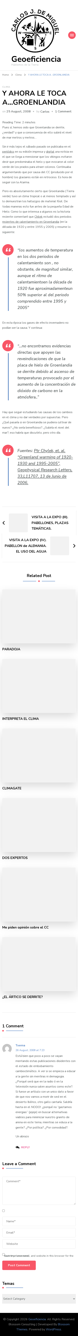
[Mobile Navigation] (72, 35)
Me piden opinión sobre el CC (25, 927)
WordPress (53, 1329)
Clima (6, 86)
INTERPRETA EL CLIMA (20, 719)
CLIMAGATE (11, 788)
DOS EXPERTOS (15, 858)
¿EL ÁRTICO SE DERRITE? (22, 997)
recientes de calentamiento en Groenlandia (30, 222)
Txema (20, 1045)
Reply (25, 1147)
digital (50, 152)
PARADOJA (11, 649)
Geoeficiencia (36, 59)
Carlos (44, 112)
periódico (8, 152)
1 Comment (63, 111)
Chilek (38, 217)
